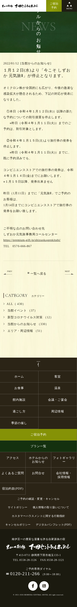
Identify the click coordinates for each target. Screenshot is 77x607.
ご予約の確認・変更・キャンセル (38, 498)
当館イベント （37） (22, 310)
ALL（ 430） (16, 303)
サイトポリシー (17, 507)
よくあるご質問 (12, 473)
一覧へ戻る (38, 273)
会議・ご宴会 (57, 399)
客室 (57, 376)
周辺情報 (57, 411)
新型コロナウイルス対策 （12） (30, 317)
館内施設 (21, 399)
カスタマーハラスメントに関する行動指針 (38, 516)
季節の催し (19, 423)
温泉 (57, 388)
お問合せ (38, 473)
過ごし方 (19, 411)
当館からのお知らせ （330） (28, 324)
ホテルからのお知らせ (38, 459)
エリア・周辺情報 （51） (25, 330)
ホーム (19, 376)
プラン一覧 (38, 446)
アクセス (12, 457)
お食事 (19, 388)
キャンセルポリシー (18, 524)
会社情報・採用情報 (64, 474)
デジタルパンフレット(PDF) (54, 524)
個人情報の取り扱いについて (51, 507)
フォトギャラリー (64, 459)
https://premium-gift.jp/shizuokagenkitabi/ (32, 240)
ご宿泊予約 (38, 434)
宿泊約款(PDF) (12, 488)
